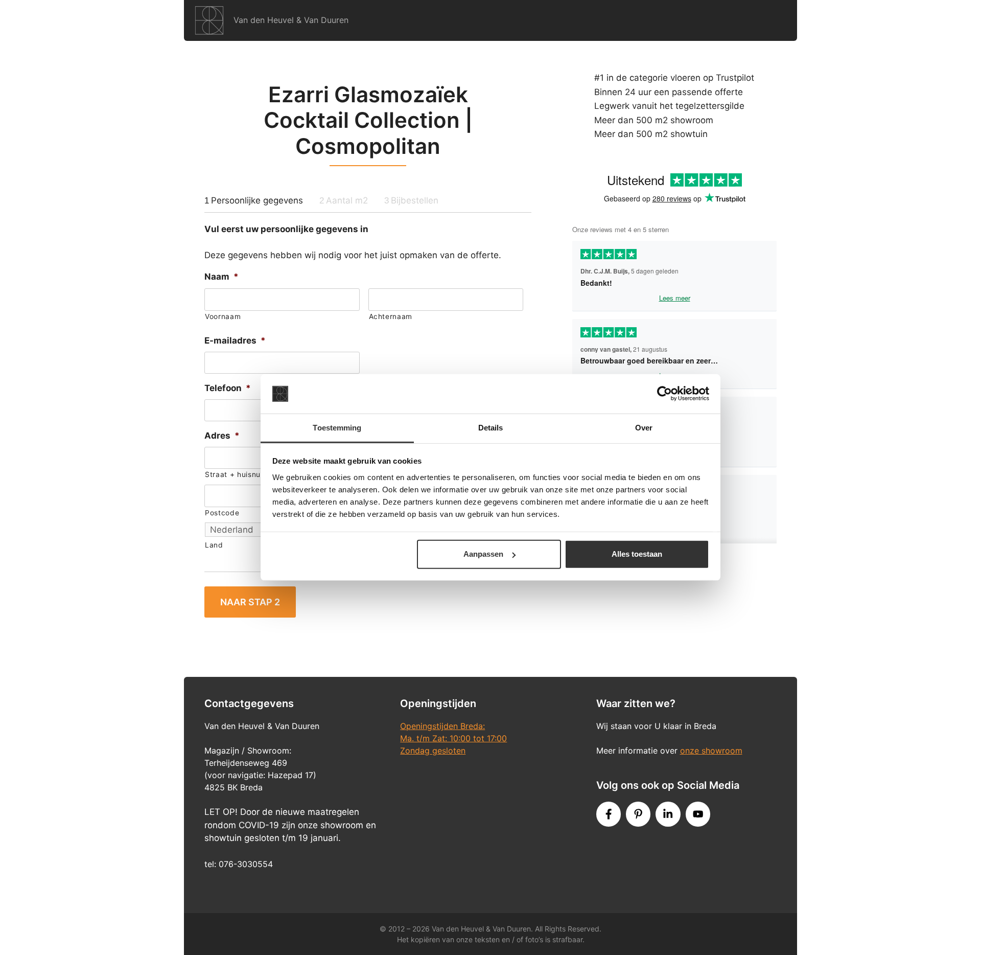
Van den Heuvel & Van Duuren (290, 20)
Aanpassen (483, 554)
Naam (221, 276)
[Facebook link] (608, 814)
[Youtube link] (698, 814)
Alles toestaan (637, 554)
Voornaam (223, 316)
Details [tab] (490, 427)
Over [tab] (643, 427)
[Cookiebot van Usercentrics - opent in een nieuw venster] (664, 393)
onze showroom (711, 750)
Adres (222, 435)
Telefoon (227, 388)
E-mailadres (235, 340)
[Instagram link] (668, 814)
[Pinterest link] (638, 814)
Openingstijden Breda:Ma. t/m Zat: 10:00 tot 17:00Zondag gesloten (453, 738)
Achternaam (391, 316)
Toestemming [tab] (337, 427)
